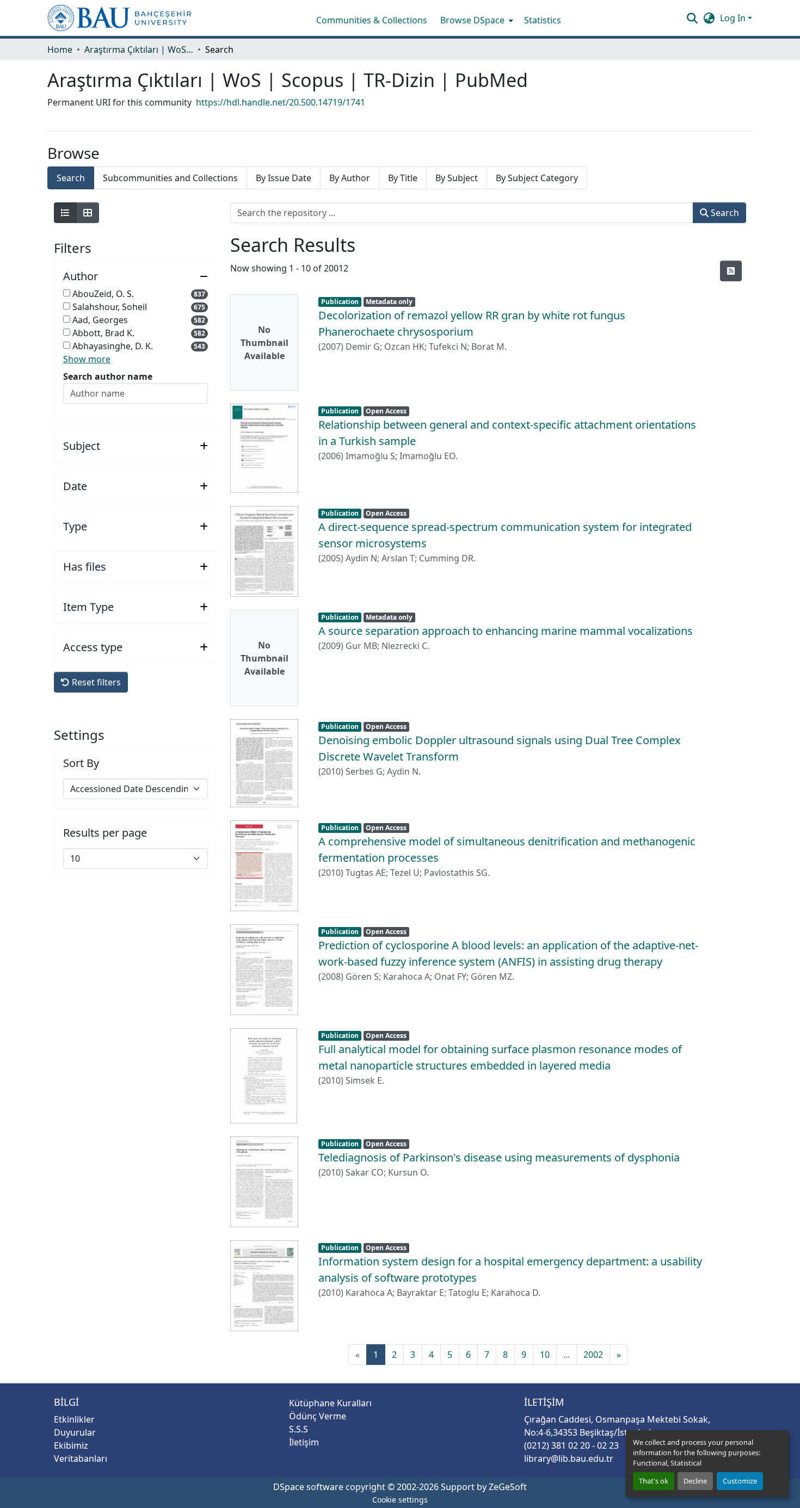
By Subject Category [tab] (537, 178)
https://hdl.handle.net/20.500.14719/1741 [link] (280, 102)
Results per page (105, 832)
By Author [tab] (349, 178)
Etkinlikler (74, 1419)
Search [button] (724, 213)
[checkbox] (66, 292)
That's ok (653, 1481)
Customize (740, 1481)
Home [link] (59, 49)
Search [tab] (71, 178)
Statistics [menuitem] (542, 20)
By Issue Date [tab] (283, 178)
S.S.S (298, 1429)
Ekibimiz (71, 1445)
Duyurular (75, 1432)
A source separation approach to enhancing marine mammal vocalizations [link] (505, 630)
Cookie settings (400, 1499)
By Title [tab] (402, 178)
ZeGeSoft (508, 1487)
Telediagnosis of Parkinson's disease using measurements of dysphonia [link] (499, 1157)
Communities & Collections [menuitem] (371, 20)
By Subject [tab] (456, 178)
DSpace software (308, 1487)
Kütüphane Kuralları (330, 1403)
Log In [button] (734, 18)
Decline (695, 1481)
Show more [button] (86, 359)
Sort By (81, 763)
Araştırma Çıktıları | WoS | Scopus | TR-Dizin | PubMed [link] (138, 49)
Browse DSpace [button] (472, 20)
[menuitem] (475, 20)
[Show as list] (65, 212)
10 (545, 1355)
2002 (593, 1355)
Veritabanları (80, 1458)
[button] (119, 18)
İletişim (304, 1442)
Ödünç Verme (317, 1416)
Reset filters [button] (95, 682)
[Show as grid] (87, 212)
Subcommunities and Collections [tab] (170, 178)
